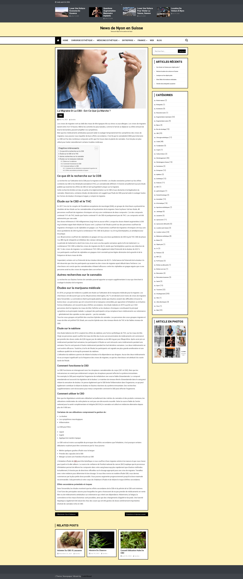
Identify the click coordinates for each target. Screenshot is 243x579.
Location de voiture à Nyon (177, 9)
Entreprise (127, 40)
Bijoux (158, 125)
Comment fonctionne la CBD (72, 164)
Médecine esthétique (107, 40)
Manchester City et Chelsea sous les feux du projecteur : (68, 514)
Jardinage (159, 212)
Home (65, 40)
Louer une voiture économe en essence (77, 11)
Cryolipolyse (160, 146)
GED (157, 187)
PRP (157, 257)
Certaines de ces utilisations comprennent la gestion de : (81, 168)
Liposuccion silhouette (163, 224)
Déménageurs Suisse (162, 162)
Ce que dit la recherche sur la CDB (72, 151)
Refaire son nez (161, 269)
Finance (141, 40)
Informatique (160, 203)
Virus (157, 306)
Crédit (158, 142)
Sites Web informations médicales (166, 80)
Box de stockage (161, 129)
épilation (158, 175)
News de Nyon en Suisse (121, 28)
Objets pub (159, 244)
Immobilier (159, 199)
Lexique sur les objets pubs (164, 75)
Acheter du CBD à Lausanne (69, 550)
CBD (60, 115)
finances (158, 183)
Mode (158, 240)
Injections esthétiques (162, 207)
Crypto (158, 150)
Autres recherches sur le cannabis (72, 156)
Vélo (157, 298)
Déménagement (161, 158)
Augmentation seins (162, 121)
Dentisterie (159, 166)
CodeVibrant (86, 576)
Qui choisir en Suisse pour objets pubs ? (168, 67)
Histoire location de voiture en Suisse (167, 71)
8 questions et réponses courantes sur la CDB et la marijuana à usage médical (137, 514)
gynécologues (160, 191)
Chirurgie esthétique (81, 40)
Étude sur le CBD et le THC (69, 154)
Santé (158, 281)
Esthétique (159, 179)
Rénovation (159, 273)
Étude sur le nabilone (70, 161)
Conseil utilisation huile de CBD (132, 551)
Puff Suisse (159, 261)
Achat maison (160, 101)
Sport (158, 286)
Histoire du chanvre (97, 550)
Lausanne (159, 216)
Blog (159, 40)
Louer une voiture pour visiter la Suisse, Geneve (145, 11)
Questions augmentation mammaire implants (109, 12)
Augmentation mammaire (163, 117)
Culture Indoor (160, 154)
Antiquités (159, 105)
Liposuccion (159, 220)
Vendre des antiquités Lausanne (165, 84)
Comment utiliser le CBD (71, 166)
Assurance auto (161, 113)
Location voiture (161, 232)
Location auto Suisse (162, 228)
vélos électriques (161, 302)
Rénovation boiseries (162, 277)
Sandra (73, 119)
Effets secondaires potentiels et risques (77, 170)
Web (152, 40)
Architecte (159, 109)
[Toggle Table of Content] (95, 148)
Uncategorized (160, 294)
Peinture (158, 253)
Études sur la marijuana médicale (71, 159)
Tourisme (159, 290)
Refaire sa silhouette (162, 265)
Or (157, 249)
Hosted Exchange (161, 195)
